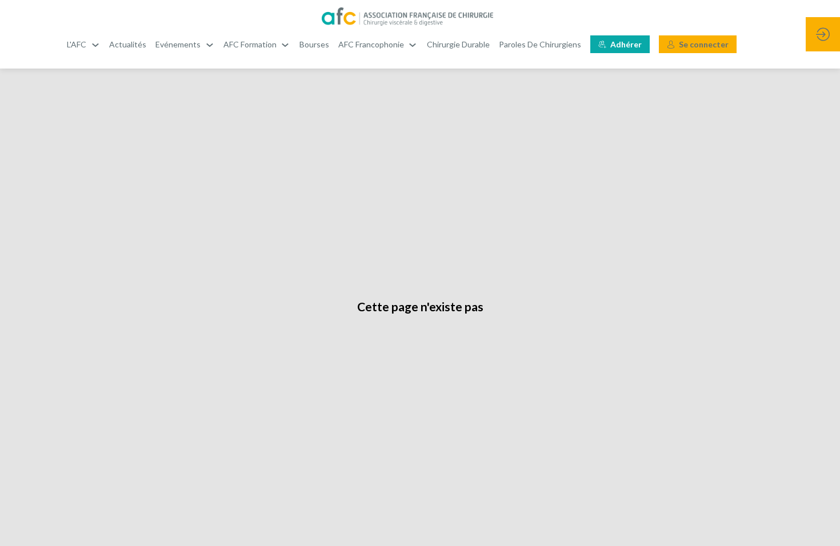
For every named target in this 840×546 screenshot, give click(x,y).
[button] (620, 44)
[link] (83, 44)
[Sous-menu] (95, 45)
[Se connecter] (823, 34)
